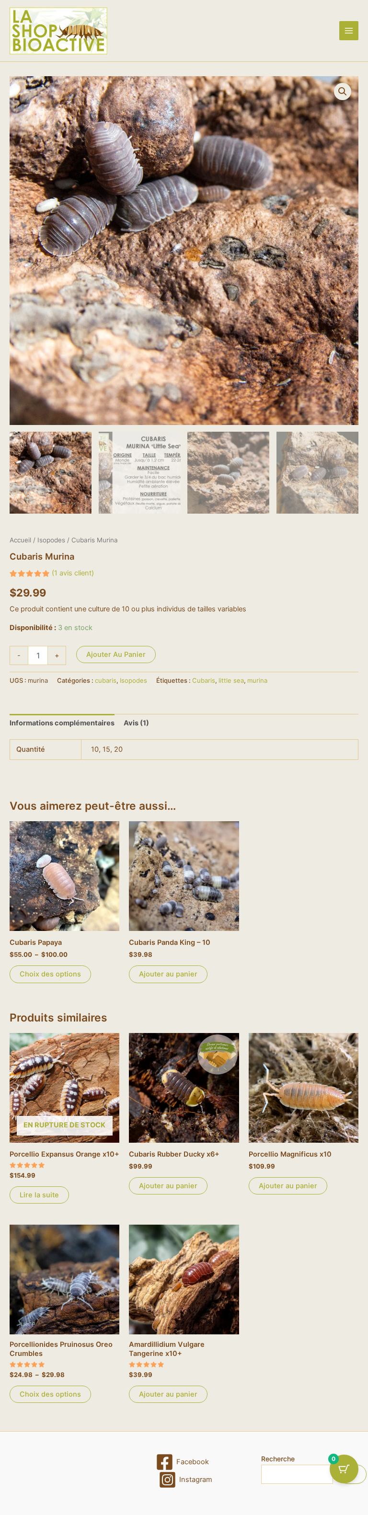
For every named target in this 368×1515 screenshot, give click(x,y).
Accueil (20, 540)
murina (257, 680)
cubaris (105, 680)
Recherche (278, 1459)
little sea (231, 680)
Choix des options (50, 974)
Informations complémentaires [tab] (62, 723)
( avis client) (73, 573)
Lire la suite (39, 1195)
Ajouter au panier (116, 654)
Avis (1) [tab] (136, 723)
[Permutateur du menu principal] (348, 30)
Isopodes (51, 540)
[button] (342, 91)
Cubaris (203, 680)
